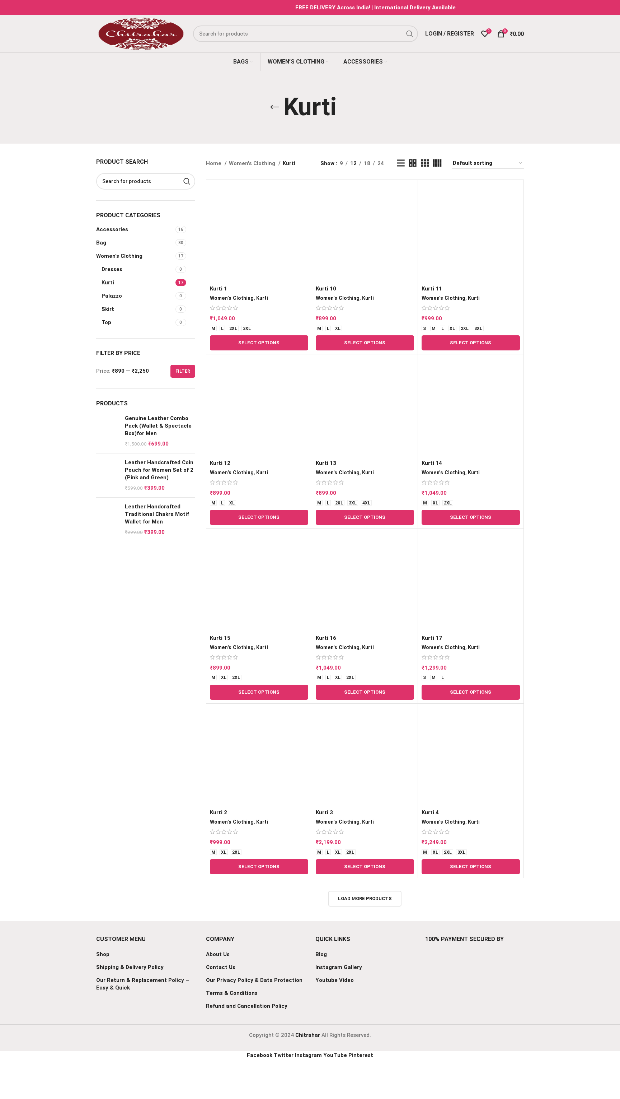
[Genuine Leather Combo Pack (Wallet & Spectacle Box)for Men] (107, 431)
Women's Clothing (119, 256)
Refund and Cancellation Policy (246, 1006)
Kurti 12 (220, 463)
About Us (218, 954)
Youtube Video (334, 980)
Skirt (108, 309)
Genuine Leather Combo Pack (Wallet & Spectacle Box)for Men (158, 426)
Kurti (108, 282)
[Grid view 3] (424, 163)
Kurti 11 (432, 288)
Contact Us (220, 967)
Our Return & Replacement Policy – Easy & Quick (142, 984)
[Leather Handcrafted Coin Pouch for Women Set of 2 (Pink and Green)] (107, 475)
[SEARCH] (187, 181)
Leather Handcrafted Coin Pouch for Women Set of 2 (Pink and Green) (159, 470)
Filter (182, 371)
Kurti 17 (432, 638)
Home (214, 163)
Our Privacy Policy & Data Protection (254, 980)
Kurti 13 (326, 463)
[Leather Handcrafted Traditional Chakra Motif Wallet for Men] (107, 519)
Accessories (112, 229)
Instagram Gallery (338, 967)
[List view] (400, 163)
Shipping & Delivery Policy (130, 967)
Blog (321, 954)
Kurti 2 (218, 812)
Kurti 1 (218, 288)
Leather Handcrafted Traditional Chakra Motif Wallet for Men (157, 514)
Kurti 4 (430, 812)
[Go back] (274, 107)
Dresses (112, 269)
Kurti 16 (326, 638)
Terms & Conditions (232, 993)
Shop (102, 954)
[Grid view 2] (412, 163)
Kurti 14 (432, 463)
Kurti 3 (324, 812)
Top (106, 322)
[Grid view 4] (437, 163)
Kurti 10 (326, 288)
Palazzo (112, 296)
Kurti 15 (220, 638)
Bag (101, 242)
